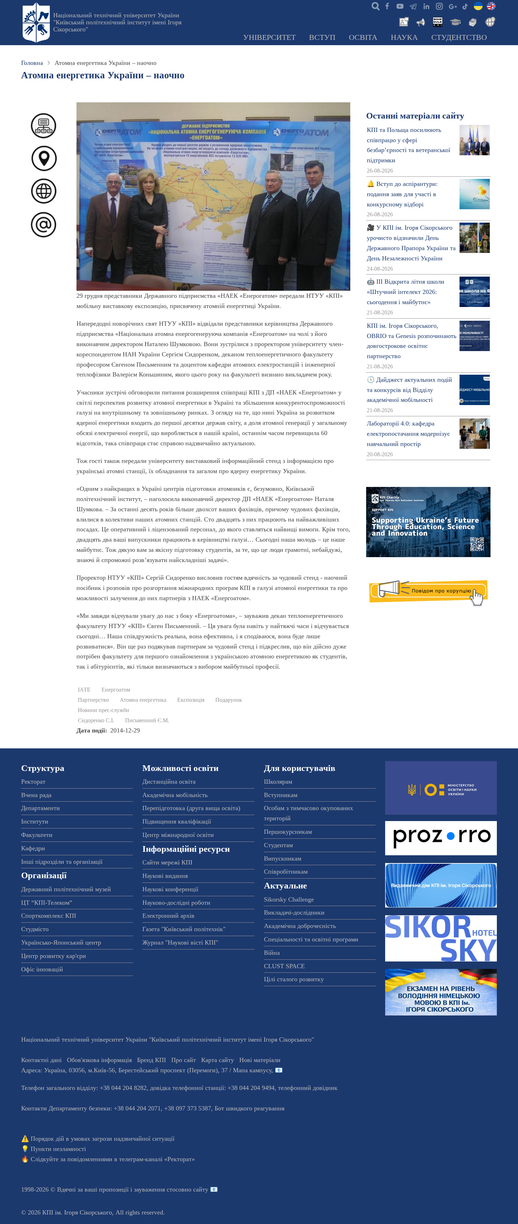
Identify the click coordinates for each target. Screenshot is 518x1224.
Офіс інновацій (42, 969)
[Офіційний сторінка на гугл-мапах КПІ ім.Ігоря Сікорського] (452, 5)
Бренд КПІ (151, 1059)
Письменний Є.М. (147, 720)
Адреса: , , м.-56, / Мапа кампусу (146, 1070)
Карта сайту (217, 1059)
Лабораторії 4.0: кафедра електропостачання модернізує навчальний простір (408, 433)
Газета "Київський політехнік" (184, 929)
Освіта (363, 37)
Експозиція (190, 700)
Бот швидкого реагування (249, 1108)
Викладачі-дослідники (294, 912)
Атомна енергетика (143, 700)
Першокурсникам (288, 831)
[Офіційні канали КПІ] (413, 5)
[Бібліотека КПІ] (471, 21)
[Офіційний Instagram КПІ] (439, 5)
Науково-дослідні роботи (176, 902)
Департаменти (40, 808)
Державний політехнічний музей (66, 889)
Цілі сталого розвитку (294, 979)
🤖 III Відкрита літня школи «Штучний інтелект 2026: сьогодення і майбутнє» (405, 292)
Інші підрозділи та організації (62, 861)
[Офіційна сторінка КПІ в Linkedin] (426, 5)
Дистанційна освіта (169, 781)
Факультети (37, 834)
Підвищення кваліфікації (176, 821)
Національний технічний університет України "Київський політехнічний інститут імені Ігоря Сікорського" (117, 22)
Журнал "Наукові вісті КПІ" (180, 942)
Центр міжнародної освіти (178, 834)
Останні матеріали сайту (415, 115)
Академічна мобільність (175, 794)
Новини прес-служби (103, 710)
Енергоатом (115, 690)
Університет (269, 37)
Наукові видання (165, 875)
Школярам (278, 781)
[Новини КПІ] (402, 21)
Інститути (34, 821)
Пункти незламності (58, 1148)
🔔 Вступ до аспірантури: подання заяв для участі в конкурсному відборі (402, 194)
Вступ (322, 37)
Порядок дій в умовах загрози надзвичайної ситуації (102, 1138)
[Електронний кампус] (454, 21)
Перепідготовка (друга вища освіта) (191, 808)
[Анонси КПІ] (420, 21)
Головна (32, 62)
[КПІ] (478, 5)
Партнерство (93, 700)
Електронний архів (168, 915)
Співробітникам (286, 871)
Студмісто (35, 929)
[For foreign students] (489, 21)
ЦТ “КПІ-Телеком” (46, 902)
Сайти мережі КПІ (167, 862)
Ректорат (33, 781)
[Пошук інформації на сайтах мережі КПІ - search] (374, 5)
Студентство (459, 37)
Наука (404, 37)
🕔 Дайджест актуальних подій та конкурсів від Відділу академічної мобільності (409, 390)
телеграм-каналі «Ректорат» (157, 1159)
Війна (272, 952)
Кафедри (33, 848)
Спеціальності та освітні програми (311, 939)
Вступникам (280, 794)
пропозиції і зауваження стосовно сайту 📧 (158, 1189)
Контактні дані (41, 1059)
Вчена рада (36, 794)
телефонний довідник (308, 1087)
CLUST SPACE (284, 966)
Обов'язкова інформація (99, 1059)
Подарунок (228, 700)
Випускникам (282, 858)
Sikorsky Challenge (289, 899)
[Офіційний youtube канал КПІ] (400, 5)
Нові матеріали (259, 1059)
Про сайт (183, 1059)
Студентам (278, 845)
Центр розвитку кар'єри (53, 955)
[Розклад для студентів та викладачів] (437, 21)
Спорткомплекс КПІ (48, 915)
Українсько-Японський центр (61, 942)
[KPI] (491, 5)
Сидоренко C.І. (96, 720)
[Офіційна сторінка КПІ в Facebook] (387, 5)
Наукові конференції (170, 889)
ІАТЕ (84, 690)
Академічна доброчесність (300, 925)
